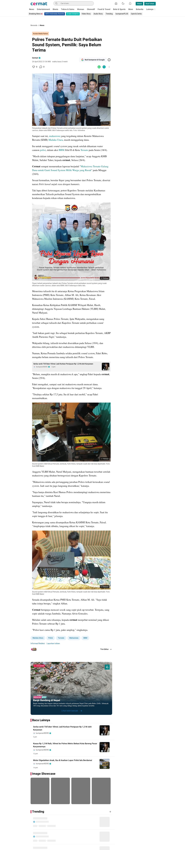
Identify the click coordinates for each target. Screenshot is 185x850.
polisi (43, 150)
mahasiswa (54, 136)
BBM (61, 150)
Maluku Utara (56, 139)
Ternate (84, 150)
